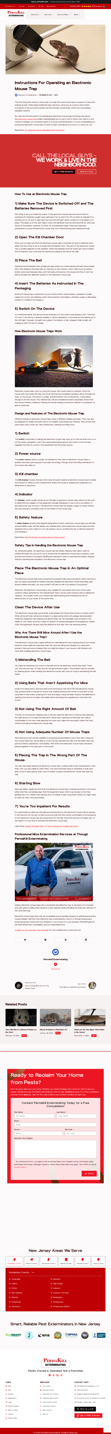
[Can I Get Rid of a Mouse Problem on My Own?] (21, 1017)
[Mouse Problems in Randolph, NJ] (55, 1017)
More (76, 15)
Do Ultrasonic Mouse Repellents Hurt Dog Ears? (44, 130)
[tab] (14, 1261)
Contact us (69, 1092)
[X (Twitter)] (45, 940)
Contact (98, 14)
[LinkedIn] (86, 940)
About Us (34, 15)
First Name (18, 1112)
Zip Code (69, 1129)
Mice (56, 95)
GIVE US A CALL (87, 172)
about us (27, 1095)
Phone (17, 1129)
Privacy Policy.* (20, 1167)
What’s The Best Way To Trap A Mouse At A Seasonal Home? (51, 826)
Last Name (61, 1112)
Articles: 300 (55, 969)
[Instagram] (61, 1375)
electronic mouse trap (27, 119)
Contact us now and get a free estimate (32, 930)
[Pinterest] (66, 940)
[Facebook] (25, 940)
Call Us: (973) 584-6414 (39, 2)
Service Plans (63, 15)
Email (16, 1121)
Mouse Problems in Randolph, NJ (53, 1030)
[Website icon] (55, 964)
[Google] (57, 1375)
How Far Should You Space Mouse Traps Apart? (45, 537)
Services (47, 15)
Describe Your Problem (23, 1138)
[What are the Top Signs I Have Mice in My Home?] (89, 1017)
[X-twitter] (53, 1375)
